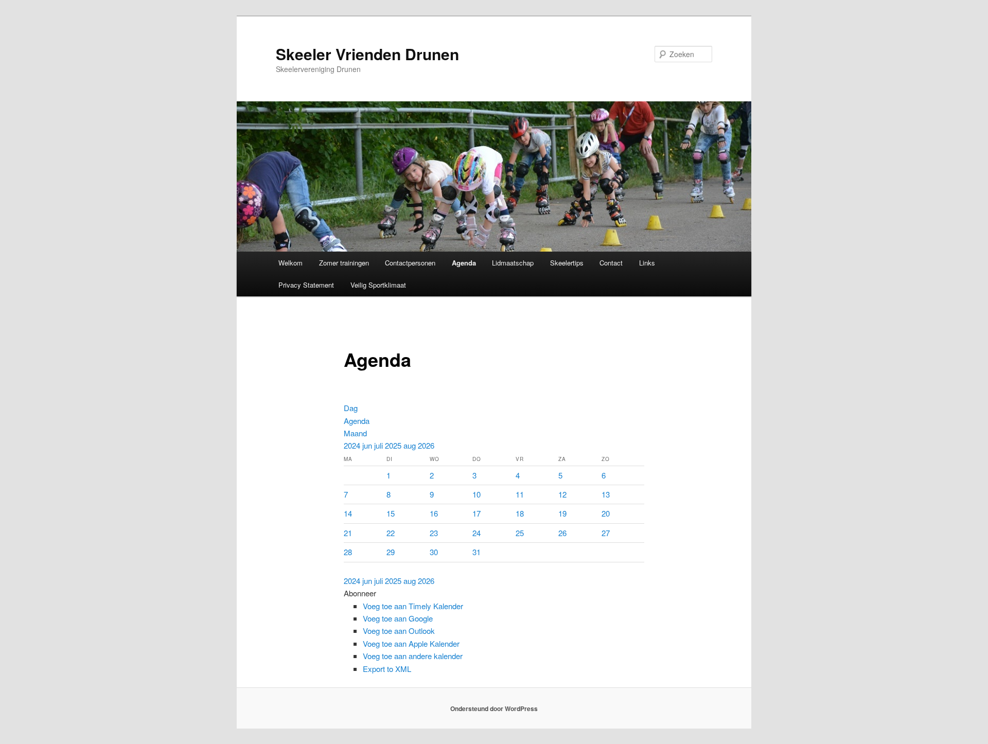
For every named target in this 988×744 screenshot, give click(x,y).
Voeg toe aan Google (398, 618)
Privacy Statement (306, 285)
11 (520, 494)
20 (606, 513)
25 (520, 532)
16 (434, 513)
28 (348, 551)
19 (562, 513)
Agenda (464, 263)
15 (390, 513)
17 (476, 513)
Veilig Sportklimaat (378, 285)
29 (390, 551)
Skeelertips (567, 263)
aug (410, 445)
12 (562, 494)
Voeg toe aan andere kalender (413, 655)
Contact (611, 263)
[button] (360, 593)
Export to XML (387, 668)
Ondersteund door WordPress (494, 708)
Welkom (290, 263)
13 (606, 494)
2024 (353, 445)
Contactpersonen (410, 263)
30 (434, 551)
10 (476, 494)
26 (562, 532)
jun (368, 445)
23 (434, 532)
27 (606, 532)
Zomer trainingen (344, 263)
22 (390, 532)
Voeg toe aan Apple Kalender (411, 643)
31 (476, 551)
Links (647, 263)
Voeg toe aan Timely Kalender (413, 605)
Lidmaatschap (513, 263)
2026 (426, 445)
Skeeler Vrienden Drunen (367, 54)
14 (348, 513)
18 (520, 513)
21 (348, 532)
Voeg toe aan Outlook (399, 630)
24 (476, 532)
